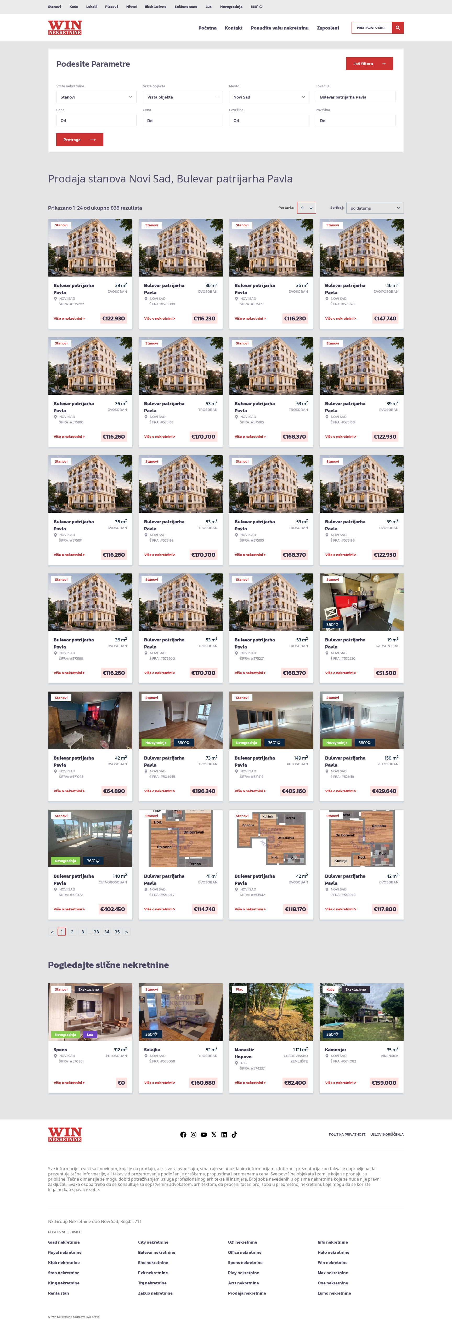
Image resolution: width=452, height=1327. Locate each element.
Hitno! (131, 6)
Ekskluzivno (155, 6)
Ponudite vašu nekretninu (280, 27)
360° (254, 6)
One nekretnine (333, 1283)
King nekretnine (64, 1283)
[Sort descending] (311, 207)
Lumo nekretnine (334, 1293)
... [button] (89, 931)
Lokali (91, 6)
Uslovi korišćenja (387, 1134)
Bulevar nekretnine (156, 1252)
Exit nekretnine (153, 1272)
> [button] (126, 932)
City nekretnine (153, 1242)
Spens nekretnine (245, 1262)
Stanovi (54, 6)
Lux (209, 6)
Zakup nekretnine (155, 1293)
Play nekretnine (243, 1272)
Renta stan (58, 1293)
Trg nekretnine (152, 1283)
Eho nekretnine (153, 1262)
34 (106, 931)
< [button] (52, 932)
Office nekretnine (245, 1252)
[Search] (398, 28)
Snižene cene (186, 6)
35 (117, 931)
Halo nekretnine (333, 1252)
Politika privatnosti (347, 1134)
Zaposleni (328, 27)
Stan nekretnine (64, 1272)
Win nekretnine (333, 1262)
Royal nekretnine (65, 1252)
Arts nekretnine (243, 1283)
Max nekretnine (333, 1272)
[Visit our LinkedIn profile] (224, 1134)
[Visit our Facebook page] (183, 1134)
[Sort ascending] (302, 207)
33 (96, 931)
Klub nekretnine (64, 1262)
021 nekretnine (242, 1242)
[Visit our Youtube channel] (204, 1134)
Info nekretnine (333, 1242)
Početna (208, 27)
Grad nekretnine (64, 1242)
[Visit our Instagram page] (193, 1134)
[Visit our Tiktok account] (234, 1134)
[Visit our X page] (214, 1134)
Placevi (111, 6)
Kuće (74, 6)
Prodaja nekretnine (247, 1293)
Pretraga (72, 139)
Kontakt (233, 27)
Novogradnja (231, 6)
